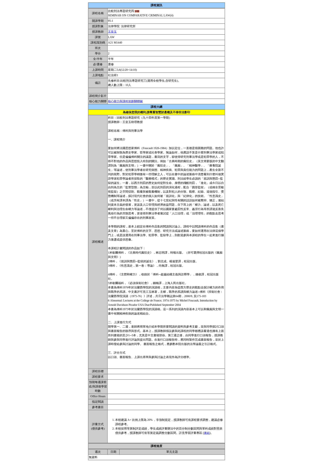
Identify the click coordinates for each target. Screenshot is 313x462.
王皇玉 (112, 31)
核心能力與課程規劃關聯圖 (125, 101)
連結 (207, 432)
